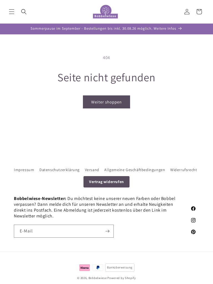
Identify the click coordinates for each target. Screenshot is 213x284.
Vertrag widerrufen (106, 181)
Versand (92, 169)
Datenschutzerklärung (59, 169)
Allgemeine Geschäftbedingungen (134, 169)
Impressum (24, 169)
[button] (12, 12)
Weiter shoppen (106, 102)
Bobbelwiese (97, 278)
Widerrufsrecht (183, 169)
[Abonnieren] (107, 231)
